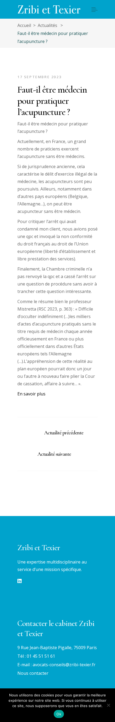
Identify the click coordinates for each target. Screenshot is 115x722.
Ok (58, 714)
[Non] (108, 705)
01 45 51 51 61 (41, 656)
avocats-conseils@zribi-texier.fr (64, 665)
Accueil (24, 25)
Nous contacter (32, 673)
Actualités (47, 25)
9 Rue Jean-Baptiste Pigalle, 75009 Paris (57, 647)
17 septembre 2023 (39, 76)
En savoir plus (31, 394)
